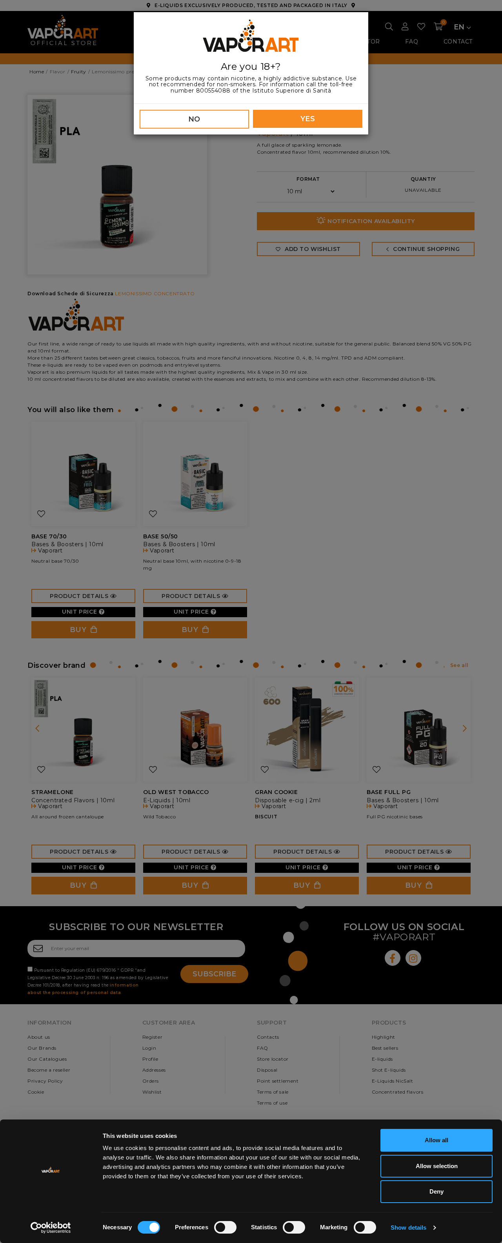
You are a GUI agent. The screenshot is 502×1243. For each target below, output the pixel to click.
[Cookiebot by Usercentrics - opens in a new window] (50, 1228)
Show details (408, 1227)
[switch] (225, 1227)
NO (194, 119)
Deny (436, 1191)
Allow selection (437, 1166)
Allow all (436, 1140)
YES (307, 118)
